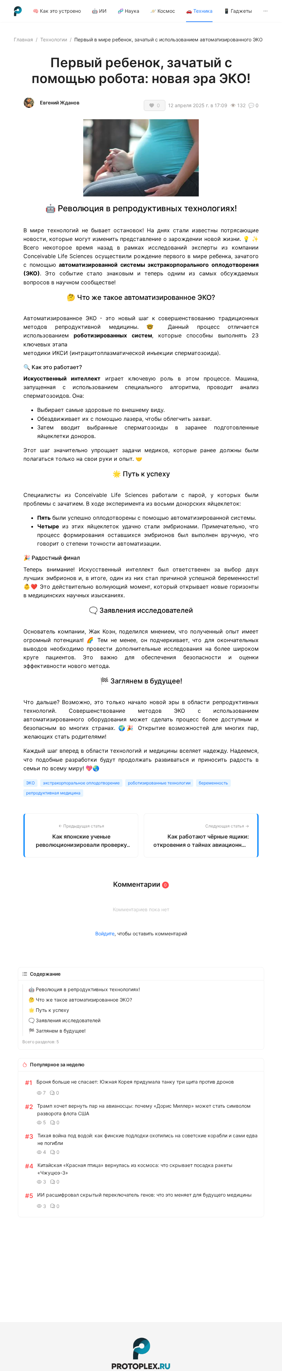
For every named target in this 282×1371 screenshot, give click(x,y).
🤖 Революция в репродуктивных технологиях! (84, 989)
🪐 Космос (162, 11)
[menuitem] (56, 11)
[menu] (150, 11)
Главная (23, 39)
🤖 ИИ (99, 11)
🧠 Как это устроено (57, 11)
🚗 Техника (199, 11)
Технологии (53, 39)
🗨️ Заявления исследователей (64, 1020)
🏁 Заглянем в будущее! (57, 1031)
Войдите (105, 933)
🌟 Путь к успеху (49, 1010)
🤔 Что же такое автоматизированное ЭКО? (80, 1000)
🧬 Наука (128, 11)
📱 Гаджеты (238, 11)
